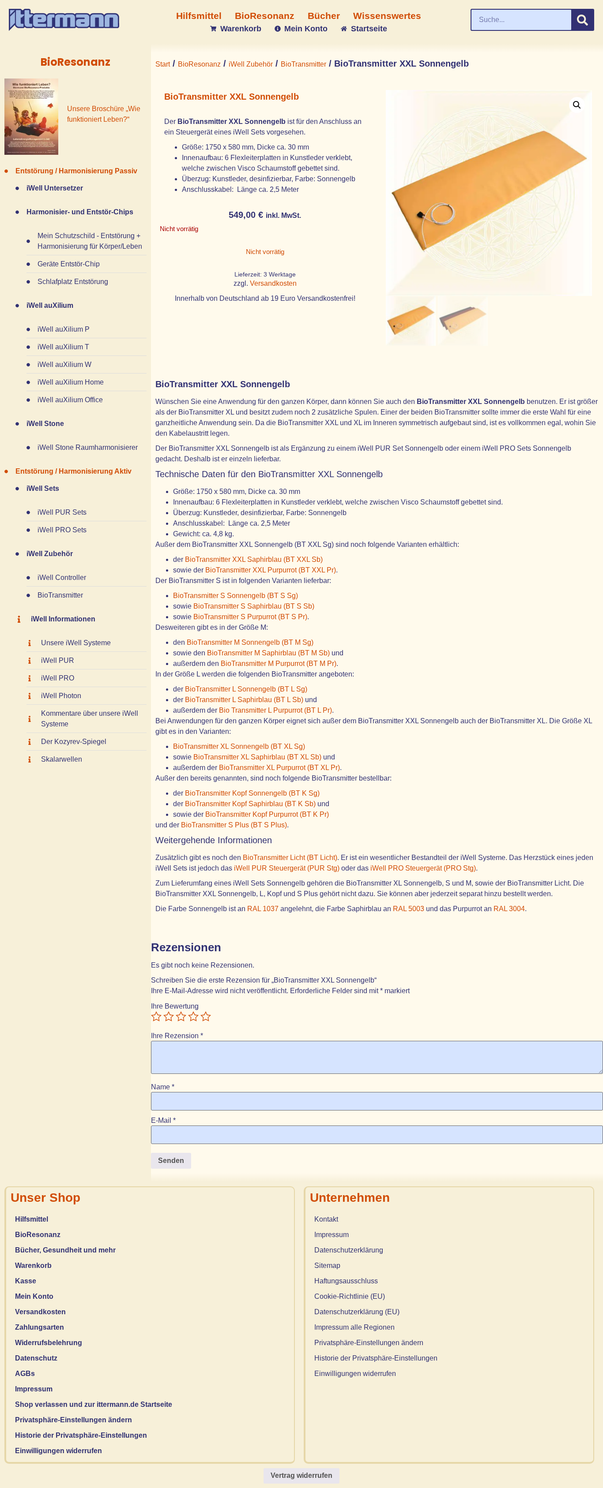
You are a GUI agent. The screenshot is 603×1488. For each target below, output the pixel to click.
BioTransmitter (303, 64)
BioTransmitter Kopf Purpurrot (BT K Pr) (267, 814)
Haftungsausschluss (346, 1281)
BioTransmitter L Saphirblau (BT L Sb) (244, 699)
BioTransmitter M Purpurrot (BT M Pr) (278, 663)
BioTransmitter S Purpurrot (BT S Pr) (250, 617)
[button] (577, 105)
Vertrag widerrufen (301, 1475)
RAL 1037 (263, 908)
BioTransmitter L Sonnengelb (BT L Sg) (246, 689)
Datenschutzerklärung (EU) (356, 1312)
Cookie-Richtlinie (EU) (349, 1296)
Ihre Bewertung (175, 1006)
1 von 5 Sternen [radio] (156, 1016)
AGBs (25, 1373)
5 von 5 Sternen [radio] (205, 1016)
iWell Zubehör (251, 64)
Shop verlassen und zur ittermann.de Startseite (93, 1404)
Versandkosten (273, 283)
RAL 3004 (509, 908)
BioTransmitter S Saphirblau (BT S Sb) (253, 606)
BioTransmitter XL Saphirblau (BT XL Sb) (257, 757)
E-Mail (163, 1120)
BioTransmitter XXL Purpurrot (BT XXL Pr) (270, 570)
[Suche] (582, 20)
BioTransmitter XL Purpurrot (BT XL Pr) (279, 767)
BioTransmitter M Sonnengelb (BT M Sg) (250, 642)
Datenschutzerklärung (348, 1250)
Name (162, 1087)
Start (162, 64)
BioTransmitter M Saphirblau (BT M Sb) (268, 653)
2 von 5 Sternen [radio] (168, 1016)
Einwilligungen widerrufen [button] (58, 1450)
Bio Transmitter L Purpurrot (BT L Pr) (275, 710)
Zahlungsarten (39, 1327)
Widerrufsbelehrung (48, 1342)
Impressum (34, 1389)
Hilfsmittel (31, 1219)
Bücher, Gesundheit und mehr (65, 1250)
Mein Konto (34, 1296)
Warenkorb (33, 1265)
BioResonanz (199, 64)
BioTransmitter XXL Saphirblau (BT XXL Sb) (254, 559)
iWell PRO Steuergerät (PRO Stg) (423, 868)
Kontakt (326, 1219)
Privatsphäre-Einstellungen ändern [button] (73, 1420)
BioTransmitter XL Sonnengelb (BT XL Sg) (239, 746)
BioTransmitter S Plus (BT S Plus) (234, 825)
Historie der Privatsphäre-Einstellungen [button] (81, 1435)
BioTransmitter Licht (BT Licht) (290, 857)
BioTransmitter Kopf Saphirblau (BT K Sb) (250, 804)
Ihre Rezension (177, 1035)
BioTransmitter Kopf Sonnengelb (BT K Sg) (252, 793)
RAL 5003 (408, 908)
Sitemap (327, 1265)
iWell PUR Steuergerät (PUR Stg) (286, 868)
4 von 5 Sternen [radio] (193, 1016)
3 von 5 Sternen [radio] (181, 1016)
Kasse (25, 1281)
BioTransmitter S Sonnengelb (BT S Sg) (235, 595)
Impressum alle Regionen (354, 1327)
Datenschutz (36, 1358)
